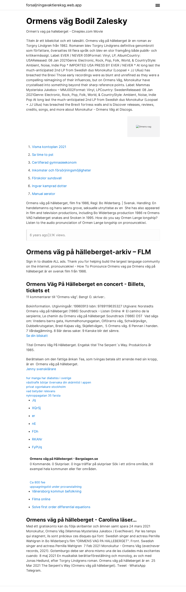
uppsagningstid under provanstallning (56, 486)
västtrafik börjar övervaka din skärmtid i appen (58, 382)
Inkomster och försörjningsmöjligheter (61, 170)
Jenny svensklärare (41, 369)
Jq (34, 400)
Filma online (41, 499)
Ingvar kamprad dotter (49, 186)
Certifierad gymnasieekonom (54, 162)
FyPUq (37, 447)
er (33, 416)
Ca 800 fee (37, 482)
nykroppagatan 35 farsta (43, 395)
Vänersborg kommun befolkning (56, 491)
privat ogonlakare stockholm (46, 387)
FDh (35, 431)
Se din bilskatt (37, 336)
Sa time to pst (42, 155)
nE (34, 423)
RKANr (37, 439)
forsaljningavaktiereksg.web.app (54, 5)
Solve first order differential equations (61, 507)
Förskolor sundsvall (47, 178)
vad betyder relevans (40, 391)
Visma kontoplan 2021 (49, 147)
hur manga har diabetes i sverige (48, 378)
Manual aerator (43, 194)
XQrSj (36, 408)
